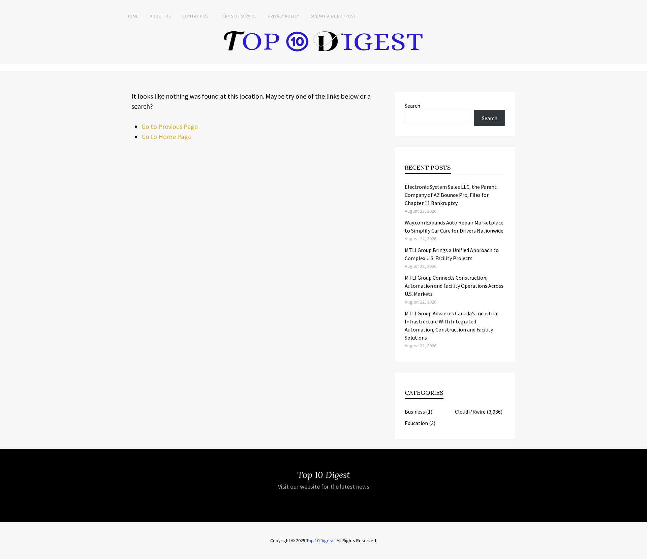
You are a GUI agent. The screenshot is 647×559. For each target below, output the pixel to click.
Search (412, 105)
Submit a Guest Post (333, 16)
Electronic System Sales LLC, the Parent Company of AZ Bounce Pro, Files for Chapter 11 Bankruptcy (451, 194)
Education (416, 423)
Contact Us (195, 16)
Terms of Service (238, 16)
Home (132, 16)
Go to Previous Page (170, 126)
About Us (160, 16)
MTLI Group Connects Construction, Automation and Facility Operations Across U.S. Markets (454, 285)
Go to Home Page (166, 136)
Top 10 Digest (320, 540)
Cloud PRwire (470, 411)
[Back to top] (640, 552)
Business (415, 411)
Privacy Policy (283, 16)
